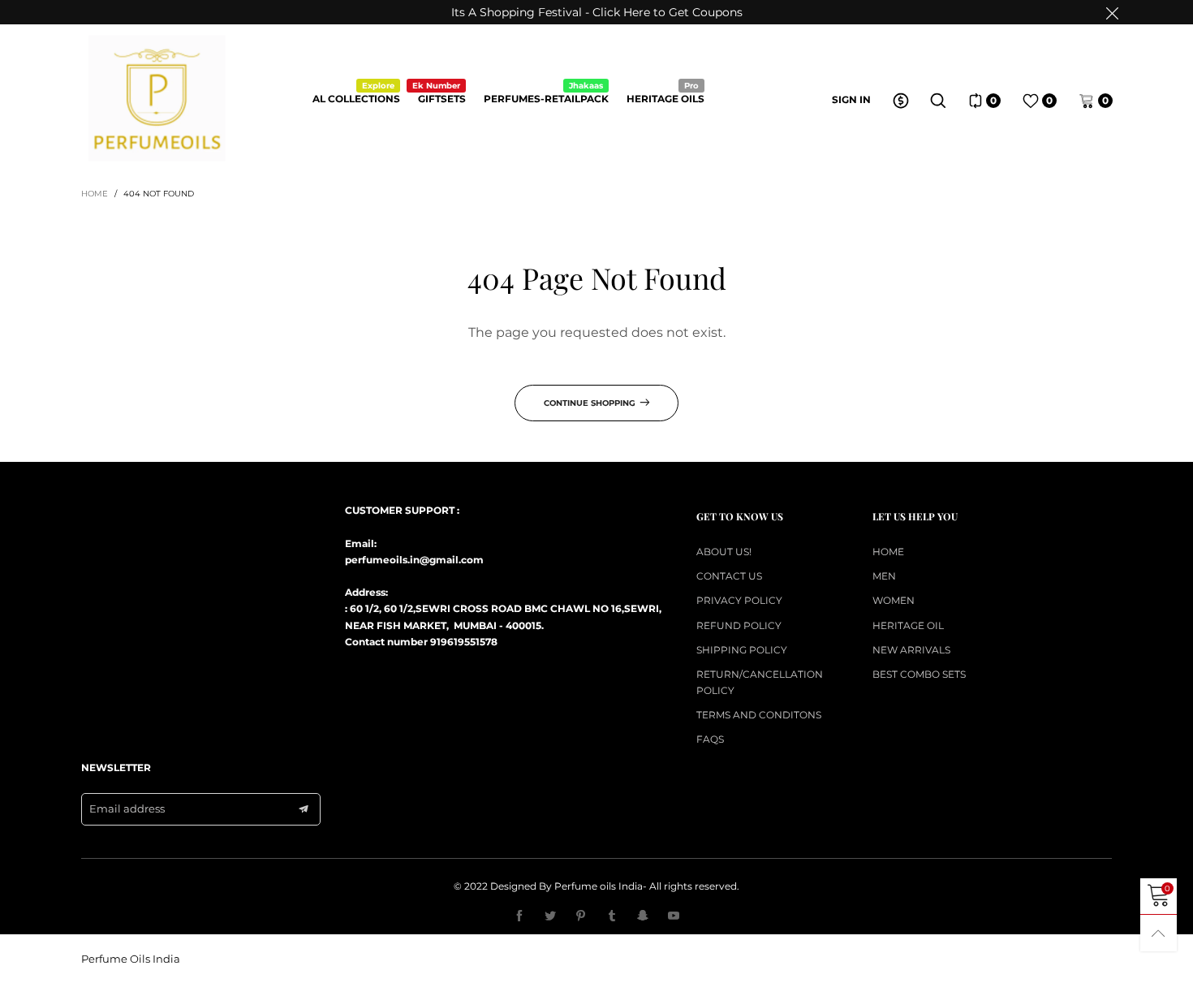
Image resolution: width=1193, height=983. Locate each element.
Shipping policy (741, 650)
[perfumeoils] (156, 98)
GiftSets (442, 98)
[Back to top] (1158, 933)
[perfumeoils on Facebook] (519, 916)
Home (888, 551)
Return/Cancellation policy (759, 682)
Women (893, 600)
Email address (127, 808)
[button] (303, 809)
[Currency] (901, 100)
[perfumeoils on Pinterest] (581, 916)
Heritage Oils (665, 98)
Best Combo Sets (919, 674)
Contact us (729, 576)
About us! (724, 551)
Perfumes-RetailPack (546, 98)
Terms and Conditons (758, 715)
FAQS (710, 739)
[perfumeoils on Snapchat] (642, 916)
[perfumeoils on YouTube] (673, 916)
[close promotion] (1112, 12)
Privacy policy (739, 600)
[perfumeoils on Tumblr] (612, 916)
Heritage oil (908, 625)
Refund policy (739, 625)
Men (884, 576)
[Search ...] (938, 100)
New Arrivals (911, 650)
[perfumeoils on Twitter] (550, 916)
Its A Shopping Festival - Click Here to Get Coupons (597, 12)
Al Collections (356, 98)
